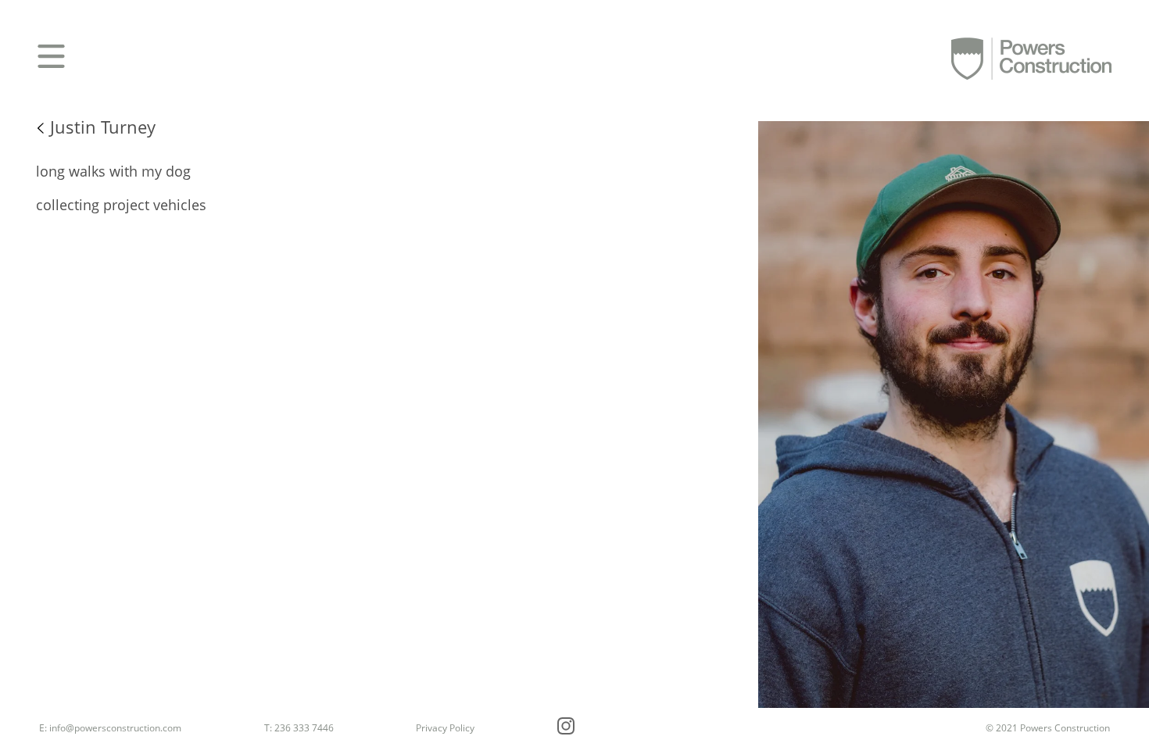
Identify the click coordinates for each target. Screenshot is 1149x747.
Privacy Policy (445, 727)
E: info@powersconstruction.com (110, 727)
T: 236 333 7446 (299, 727)
